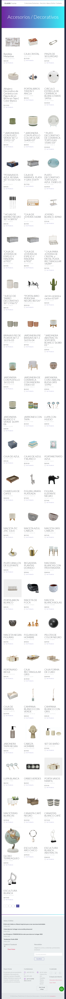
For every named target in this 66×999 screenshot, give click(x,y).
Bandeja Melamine (9, 55)
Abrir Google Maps (42, 988)
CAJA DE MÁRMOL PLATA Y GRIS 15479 (33, 177)
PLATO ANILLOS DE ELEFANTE (12, 564)
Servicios (43, 3)
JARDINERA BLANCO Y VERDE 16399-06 (11, 420)
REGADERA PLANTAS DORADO (30, 565)
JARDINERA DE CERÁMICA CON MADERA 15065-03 (32, 381)
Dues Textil (53, 982)
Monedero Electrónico (56, 980)
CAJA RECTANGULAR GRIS (32, 672)
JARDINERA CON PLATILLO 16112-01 (12, 380)
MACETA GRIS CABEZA (52, 529)
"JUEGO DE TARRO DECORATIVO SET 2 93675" (11, 299)
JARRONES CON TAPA (33, 418)
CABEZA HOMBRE (29, 745)
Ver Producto (9, 63)
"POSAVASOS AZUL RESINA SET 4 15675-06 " (12, 178)
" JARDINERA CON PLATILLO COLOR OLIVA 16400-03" (32, 136)
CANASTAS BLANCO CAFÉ (52, 814)
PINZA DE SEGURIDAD (51, 55)
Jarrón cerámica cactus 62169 (52, 297)
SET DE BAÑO (51, 743)
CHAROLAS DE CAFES (12, 492)
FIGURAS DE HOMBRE (31, 636)
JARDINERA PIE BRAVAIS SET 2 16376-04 (32, 338)
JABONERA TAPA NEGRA (11, 745)
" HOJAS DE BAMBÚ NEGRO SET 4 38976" (12, 217)
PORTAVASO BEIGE (10, 670)
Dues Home (11, 949)
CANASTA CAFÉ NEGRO (32, 814)
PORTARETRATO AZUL (53, 457)
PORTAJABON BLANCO (11, 601)
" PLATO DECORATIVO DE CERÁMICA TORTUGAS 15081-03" (52, 137)
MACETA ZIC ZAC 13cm (11, 529)
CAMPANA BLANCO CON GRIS (52, 709)
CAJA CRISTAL (31, 53)
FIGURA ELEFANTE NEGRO (50, 493)
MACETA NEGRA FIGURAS (13, 636)
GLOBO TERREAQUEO (11, 857)
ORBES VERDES (32, 778)
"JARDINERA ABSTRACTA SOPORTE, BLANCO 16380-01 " (53, 340)
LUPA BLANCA (11, 778)
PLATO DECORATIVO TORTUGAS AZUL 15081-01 (52, 178)
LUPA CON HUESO (50, 418)
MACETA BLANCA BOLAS (53, 601)
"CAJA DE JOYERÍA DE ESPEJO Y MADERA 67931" (10, 256)
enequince (53, 996)
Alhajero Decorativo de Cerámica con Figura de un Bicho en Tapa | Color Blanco (11, 94)
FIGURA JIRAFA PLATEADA (32, 492)
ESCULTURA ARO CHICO (30, 849)
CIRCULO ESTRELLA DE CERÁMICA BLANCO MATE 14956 (52, 93)
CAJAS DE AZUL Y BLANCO (32, 457)
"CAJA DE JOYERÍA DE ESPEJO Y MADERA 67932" (30, 256)
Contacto (59, 3)
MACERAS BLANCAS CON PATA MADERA (52, 565)
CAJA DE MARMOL (9, 707)
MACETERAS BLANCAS (10, 814)
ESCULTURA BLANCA (10, 891)
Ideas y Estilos (50, 3)
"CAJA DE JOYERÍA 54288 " (32, 217)
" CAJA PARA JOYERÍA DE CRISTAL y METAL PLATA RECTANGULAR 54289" (52, 257)
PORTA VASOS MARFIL (52, 779)
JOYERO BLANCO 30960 (52, 215)
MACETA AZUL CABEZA (32, 529)
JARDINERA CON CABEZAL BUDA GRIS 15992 (52, 381)
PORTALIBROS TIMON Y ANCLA (32, 91)
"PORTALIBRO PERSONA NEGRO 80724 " (32, 298)
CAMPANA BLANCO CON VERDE (32, 709)
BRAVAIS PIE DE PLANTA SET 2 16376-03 (12, 338)
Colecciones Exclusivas (31, 3)
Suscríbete (39, 958)
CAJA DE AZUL (12, 456)
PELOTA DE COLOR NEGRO (52, 636)
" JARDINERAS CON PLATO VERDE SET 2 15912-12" (11, 136)
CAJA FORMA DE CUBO (51, 670)
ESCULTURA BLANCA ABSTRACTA (51, 850)
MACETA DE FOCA (30, 601)
